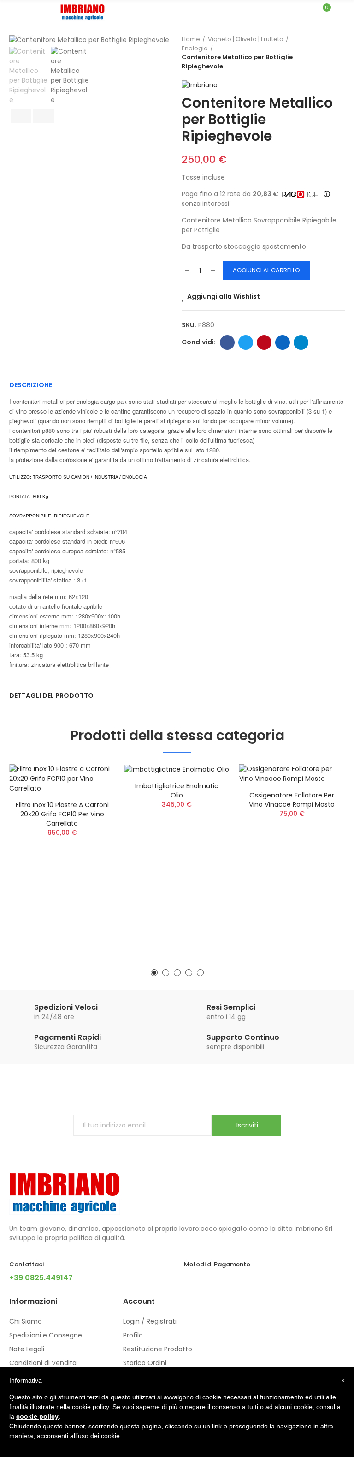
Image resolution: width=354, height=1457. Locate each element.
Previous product (315, 52)
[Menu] (13, 12)
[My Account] (340, 12)
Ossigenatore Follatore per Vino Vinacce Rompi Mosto (292, 800)
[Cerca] (307, 12)
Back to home (326, 52)
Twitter (245, 342)
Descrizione (30, 385)
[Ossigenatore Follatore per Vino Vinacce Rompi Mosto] (292, 774)
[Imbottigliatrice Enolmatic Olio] (177, 769)
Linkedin (282, 342)
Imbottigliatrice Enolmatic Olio (176, 790)
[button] (154, 972)
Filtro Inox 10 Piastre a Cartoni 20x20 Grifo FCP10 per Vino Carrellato (62, 814)
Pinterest (264, 342)
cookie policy (37, 1416)
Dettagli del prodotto (51, 695)
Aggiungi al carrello (266, 270)
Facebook (227, 342)
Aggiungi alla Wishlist (223, 296)
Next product (338, 52)
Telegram (301, 342)
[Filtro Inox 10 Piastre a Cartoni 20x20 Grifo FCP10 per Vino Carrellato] (62, 778)
